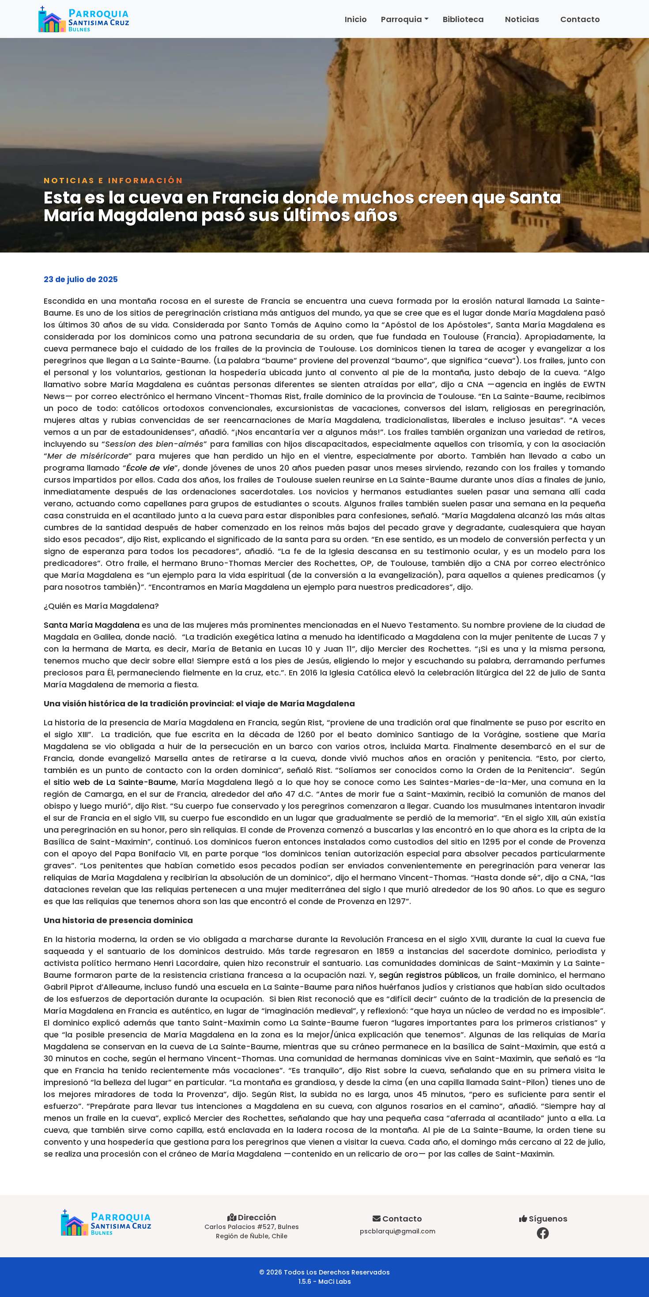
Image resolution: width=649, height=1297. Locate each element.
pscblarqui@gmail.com (397, 1231)
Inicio (356, 19)
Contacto (580, 19)
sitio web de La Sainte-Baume (114, 782)
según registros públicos (428, 974)
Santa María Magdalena (92, 624)
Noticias (522, 19)
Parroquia (401, 19)
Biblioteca (463, 19)
